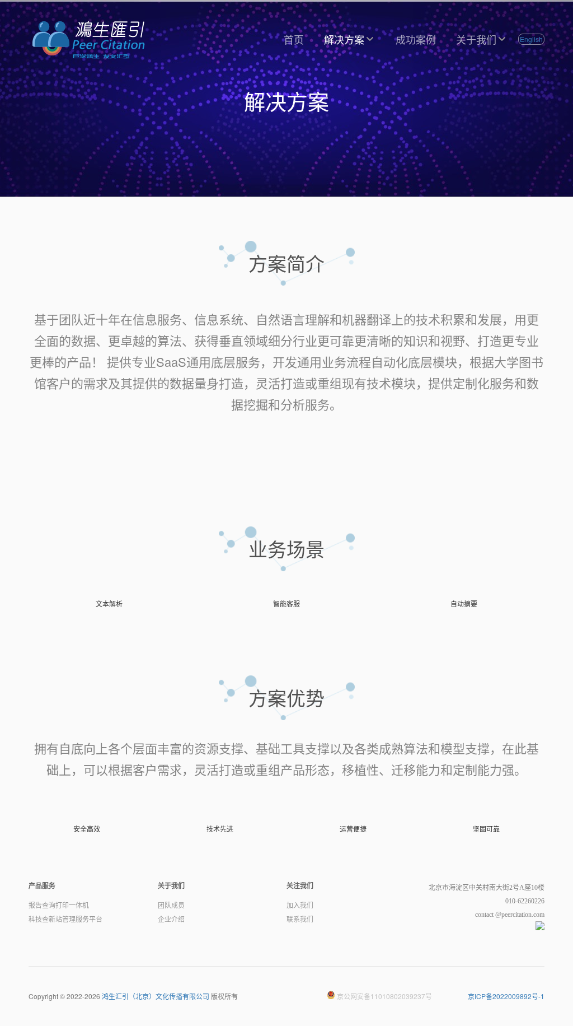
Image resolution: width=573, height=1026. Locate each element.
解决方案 (344, 39)
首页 (294, 39)
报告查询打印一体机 (59, 906)
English (531, 39)
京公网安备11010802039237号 (383, 996)
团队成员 (171, 906)
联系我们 (299, 920)
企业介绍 (171, 920)
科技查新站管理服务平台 (65, 920)
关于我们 (476, 39)
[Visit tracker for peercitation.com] (540, 928)
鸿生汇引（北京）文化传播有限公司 (155, 996)
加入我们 (299, 906)
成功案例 (416, 39)
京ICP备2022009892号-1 (506, 996)
